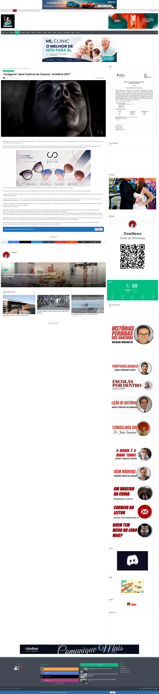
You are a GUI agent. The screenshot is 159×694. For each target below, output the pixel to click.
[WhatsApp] (132, 247)
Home (5, 68)
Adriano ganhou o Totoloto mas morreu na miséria (99, 668)
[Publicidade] (132, 209)
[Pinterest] (60, 242)
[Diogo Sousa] (132, 368)
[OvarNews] (8, 21)
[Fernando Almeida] (132, 473)
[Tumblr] (48, 242)
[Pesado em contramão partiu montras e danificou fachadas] (83, 681)
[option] (53, 274)
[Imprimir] (95, 242)
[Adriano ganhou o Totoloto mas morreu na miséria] (83, 670)
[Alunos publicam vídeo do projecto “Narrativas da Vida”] (19, 304)
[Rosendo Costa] (132, 493)
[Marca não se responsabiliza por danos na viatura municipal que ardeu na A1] (83, 675)
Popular (99, 664)
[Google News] (53, 237)
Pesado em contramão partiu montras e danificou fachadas (102, 679)
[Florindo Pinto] (132, 530)
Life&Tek (39, 32)
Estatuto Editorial (123, 668)
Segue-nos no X (113, 612)
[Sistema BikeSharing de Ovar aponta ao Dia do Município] (87, 304)
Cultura (17, 32)
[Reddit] (72, 242)
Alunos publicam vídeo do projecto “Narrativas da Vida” (16, 315)
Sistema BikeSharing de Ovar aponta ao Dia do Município (84, 314)
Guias (77, 32)
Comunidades (67, 32)
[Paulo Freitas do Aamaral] (132, 404)
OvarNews (14, 252)
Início (3, 32)
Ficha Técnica (123, 666)
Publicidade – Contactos (125, 672)
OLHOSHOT (156, 688)
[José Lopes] (132, 386)
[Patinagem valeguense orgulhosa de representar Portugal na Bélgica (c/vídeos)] (53, 302)
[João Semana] (132, 430)
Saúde (72, 32)
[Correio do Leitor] (132, 511)
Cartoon (55, 32)
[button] (79, 692)
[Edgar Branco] (132, 336)
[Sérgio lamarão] (132, 454)
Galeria (49, 32)
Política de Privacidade (124, 670)
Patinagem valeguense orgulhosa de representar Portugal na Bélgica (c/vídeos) (53, 312)
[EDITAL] (132, 102)
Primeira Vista (10, 71)
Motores (60, 32)
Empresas (23, 32)
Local (7, 32)
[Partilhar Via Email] (83, 242)
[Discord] (132, 560)
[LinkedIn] (37, 242)
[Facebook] (14, 242)
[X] (25, 242)
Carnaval (33, 32)
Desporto (12, 32)
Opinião (44, 32)
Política (28, 32)
